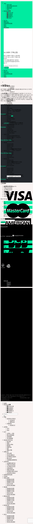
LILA (8, 9)
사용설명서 (9, 128)
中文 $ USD (9, 147)
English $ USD (10, 135)
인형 (5, 417)
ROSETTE (9, 8)
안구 (8, 428)
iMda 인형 (9, 113)
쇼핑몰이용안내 (8, 392)
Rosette (8, 109)
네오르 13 (12, 91)
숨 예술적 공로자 (11, 118)
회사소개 (9, 120)
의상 (8, 430)
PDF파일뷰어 (15, 93)
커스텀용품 (9, 103)
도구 (5, 431)
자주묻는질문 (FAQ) (11, 131)
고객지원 (6, 123)
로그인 (5, 20)
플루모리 (12, 422)
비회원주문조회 (8, 23)
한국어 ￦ (6, 11)
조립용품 (9, 436)
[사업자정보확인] (15, 397)
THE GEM (9, 4)
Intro (5, 3)
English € (10, 15)
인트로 (5, 476)
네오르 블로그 (10, 117)
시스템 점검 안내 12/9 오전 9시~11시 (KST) (15, 209)
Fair (8, 112)
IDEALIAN (9, 7)
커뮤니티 (6, 114)
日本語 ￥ (10, 16)
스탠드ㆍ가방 (10, 433)
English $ (10, 14)
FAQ (5, 24)
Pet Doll (8, 105)
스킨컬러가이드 (10, 127)
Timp (8, 107)
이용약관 (6, 390)
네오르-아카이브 (8, 104)
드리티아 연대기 (11, 86)
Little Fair (9, 110)
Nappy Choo (9, 108)
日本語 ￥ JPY (10, 138)
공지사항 (9, 116)
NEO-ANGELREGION (12, 5)
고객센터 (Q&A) (11, 132)
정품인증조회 (10, 130)
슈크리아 (12, 87)
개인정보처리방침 (9, 388)
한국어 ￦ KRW (10, 141)
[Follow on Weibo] (5, 231)
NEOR (5, 142)
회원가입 (6, 22)
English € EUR (10, 136)
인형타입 (9, 90)
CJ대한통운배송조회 (5, 271)
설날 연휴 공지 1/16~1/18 (10, 205)
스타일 (5, 426)
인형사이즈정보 (10, 125)
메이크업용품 (10, 435)
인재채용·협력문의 (11, 121)
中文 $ (9, 17)
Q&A (5, 26)
